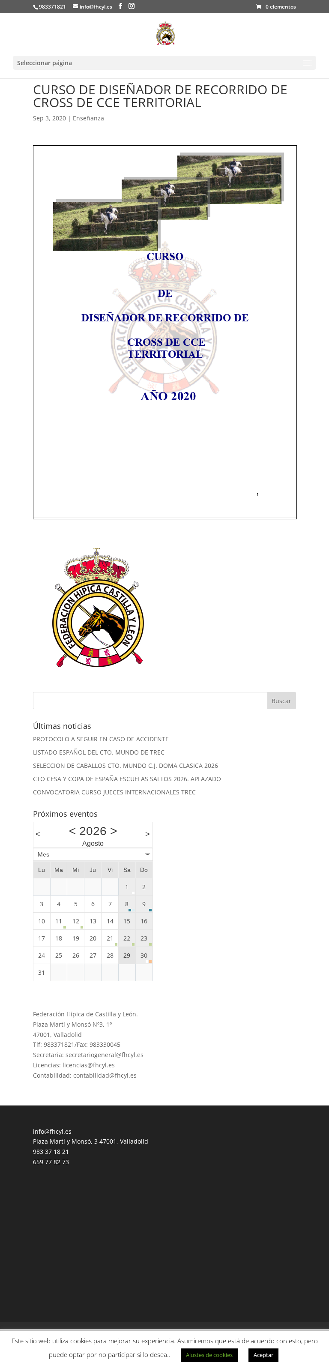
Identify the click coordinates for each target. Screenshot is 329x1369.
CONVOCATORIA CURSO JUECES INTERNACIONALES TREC (114, 792)
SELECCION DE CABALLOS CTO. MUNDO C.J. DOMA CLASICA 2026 (125, 765)
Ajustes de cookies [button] (209, 1355)
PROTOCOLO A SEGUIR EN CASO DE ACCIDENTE (101, 739)
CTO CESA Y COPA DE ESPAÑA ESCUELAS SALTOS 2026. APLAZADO (127, 779)
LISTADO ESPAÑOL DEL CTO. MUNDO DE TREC (98, 752)
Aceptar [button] (263, 1355)
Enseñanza (88, 118)
